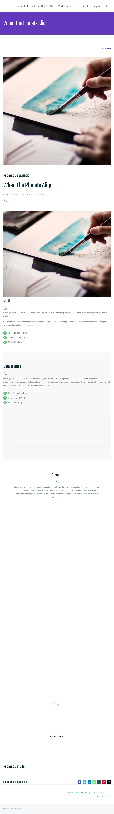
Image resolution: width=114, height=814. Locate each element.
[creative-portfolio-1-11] (57, 211)
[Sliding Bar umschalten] (107, 6)
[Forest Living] (30, 593)
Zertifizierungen (103, 796)
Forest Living (27, 593)
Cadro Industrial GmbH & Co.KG (75, 793)
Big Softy (80, 539)
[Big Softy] (84, 539)
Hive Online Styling (27, 647)
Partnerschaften (98, 793)
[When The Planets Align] (30, 539)
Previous (107, 49)
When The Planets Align (27, 539)
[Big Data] (84, 593)
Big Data (80, 593)
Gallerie (34, 539)
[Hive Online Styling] (30, 646)
